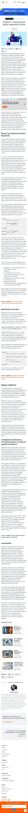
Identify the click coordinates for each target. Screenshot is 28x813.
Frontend (14, 29)
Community (4, 749)
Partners (4, 752)
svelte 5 (10, 682)
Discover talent (5, 767)
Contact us (4, 793)
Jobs (3, 769)
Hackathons (4, 756)
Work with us (5, 791)
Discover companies (6, 775)
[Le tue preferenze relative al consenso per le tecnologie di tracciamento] (25, 810)
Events (3, 747)
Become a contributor (7, 789)
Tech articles (5, 762)
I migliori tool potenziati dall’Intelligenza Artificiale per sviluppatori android (12, 377)
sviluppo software (18, 682)
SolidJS (17, 395)
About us (4, 786)
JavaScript (20, 162)
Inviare (14, 810)
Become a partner (6, 754)
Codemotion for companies (8, 780)
